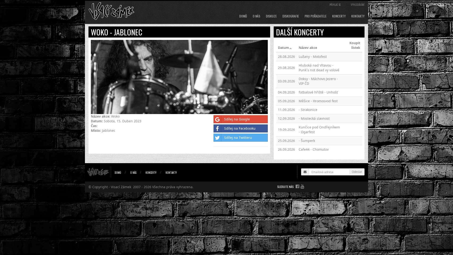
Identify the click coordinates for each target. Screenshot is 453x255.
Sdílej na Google (237, 119)
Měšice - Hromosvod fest (318, 101)
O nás (256, 16)
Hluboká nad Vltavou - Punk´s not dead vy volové (319, 67)
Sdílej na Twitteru (238, 137)
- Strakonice (308, 109)
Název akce (308, 47)
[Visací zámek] (111, 10)
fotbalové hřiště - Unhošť (318, 92)
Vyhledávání (358, 5)
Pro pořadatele (316, 16)
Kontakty (358, 16)
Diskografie (290, 16)
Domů (243, 16)
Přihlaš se (335, 5)
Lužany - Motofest (313, 56)
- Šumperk (307, 140)
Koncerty (339, 16)
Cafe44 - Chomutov (314, 149)
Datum (283, 47)
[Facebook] (297, 186)
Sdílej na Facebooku (240, 128)
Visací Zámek (121, 187)
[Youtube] (302, 186)
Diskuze (271, 16)
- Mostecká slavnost (314, 118)
